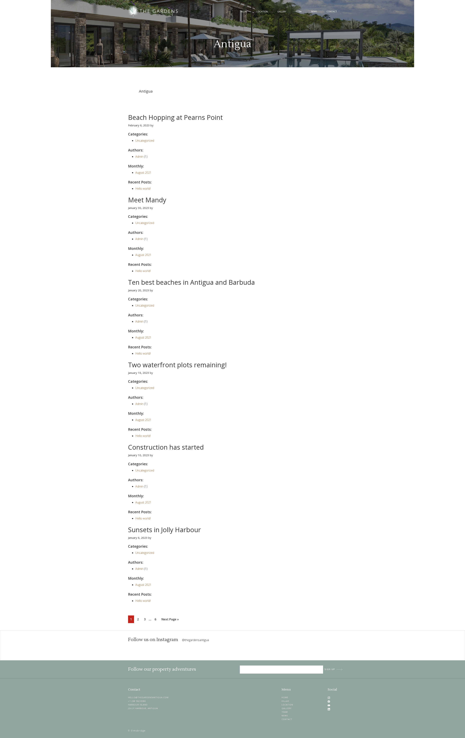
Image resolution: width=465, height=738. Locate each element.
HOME (285, 697)
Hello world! (143, 189)
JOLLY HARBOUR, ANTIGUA (143, 708)
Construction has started (166, 447)
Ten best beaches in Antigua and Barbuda (191, 282)
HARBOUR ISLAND (138, 704)
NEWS (285, 715)
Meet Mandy (147, 199)
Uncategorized (144, 141)
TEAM (285, 712)
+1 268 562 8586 (137, 701)
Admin (139, 157)
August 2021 (143, 173)
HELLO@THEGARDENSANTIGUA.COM (148, 697)
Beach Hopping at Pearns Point (175, 117)
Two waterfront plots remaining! (177, 364)
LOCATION (287, 704)
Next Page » (170, 620)
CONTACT (287, 719)
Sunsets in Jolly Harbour (164, 529)
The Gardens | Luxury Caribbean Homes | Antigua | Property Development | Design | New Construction (153, 11)
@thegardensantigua (195, 640)
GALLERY (287, 708)
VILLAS (285, 701)
